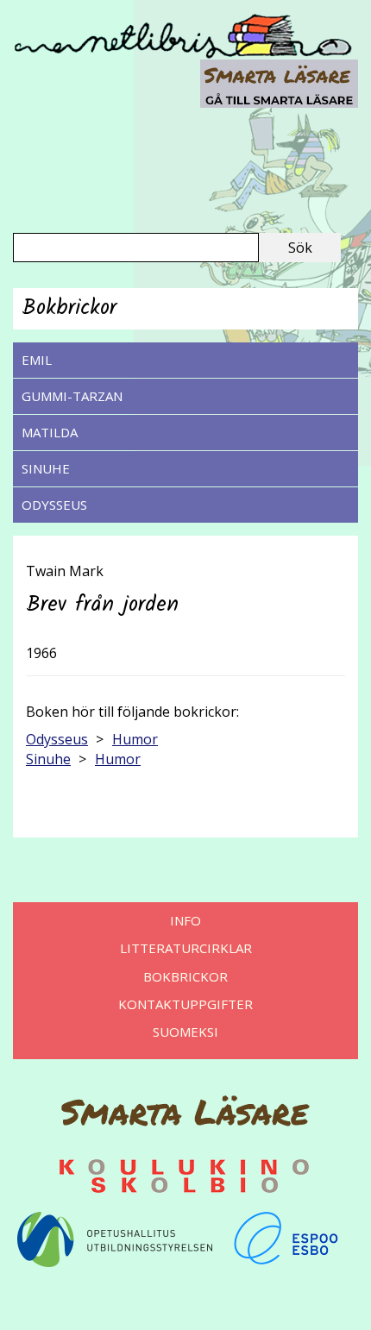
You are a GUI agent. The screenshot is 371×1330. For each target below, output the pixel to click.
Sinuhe (46, 468)
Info (185, 920)
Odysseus (54, 504)
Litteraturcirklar (186, 948)
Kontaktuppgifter (185, 1004)
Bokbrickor (185, 976)
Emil (37, 359)
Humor (135, 739)
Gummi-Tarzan (72, 396)
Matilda (50, 432)
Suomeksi (185, 1031)
